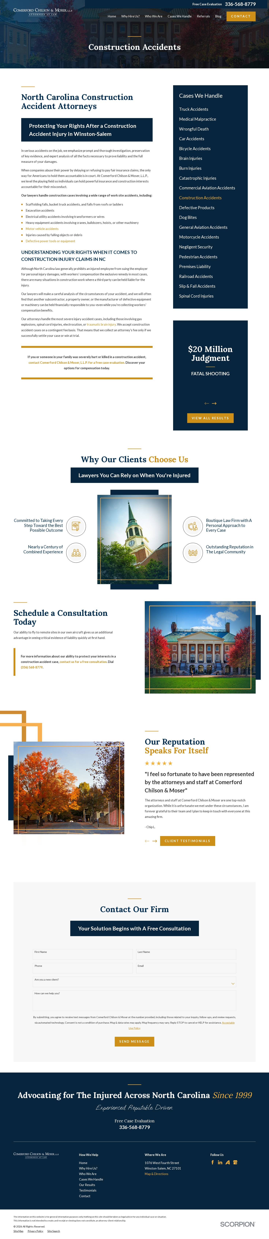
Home (83, 1163)
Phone (38, 965)
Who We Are (87, 1174)
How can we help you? (47, 993)
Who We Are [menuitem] (153, 16)
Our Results (87, 1185)
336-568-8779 (240, 4)
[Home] (43, 12)
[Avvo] (227, 1162)
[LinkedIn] (220, 1162)
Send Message (134, 1041)
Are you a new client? (47, 979)
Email (141, 965)
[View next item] (214, 403)
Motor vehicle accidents (42, 229)
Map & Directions (156, 1174)
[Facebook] (212, 1162)
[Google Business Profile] (235, 1162)
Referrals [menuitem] (203, 16)
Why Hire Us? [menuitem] (130, 16)
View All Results (210, 418)
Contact (241, 16)
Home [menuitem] (112, 16)
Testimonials (87, 1190)
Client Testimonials (188, 841)
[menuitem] (210, 109)
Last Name (144, 951)
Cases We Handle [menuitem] (180, 16)
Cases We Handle (91, 1179)
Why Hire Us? (88, 1168)
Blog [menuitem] (218, 16)
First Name (41, 951)
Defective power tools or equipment (50, 241)
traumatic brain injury (101, 324)
